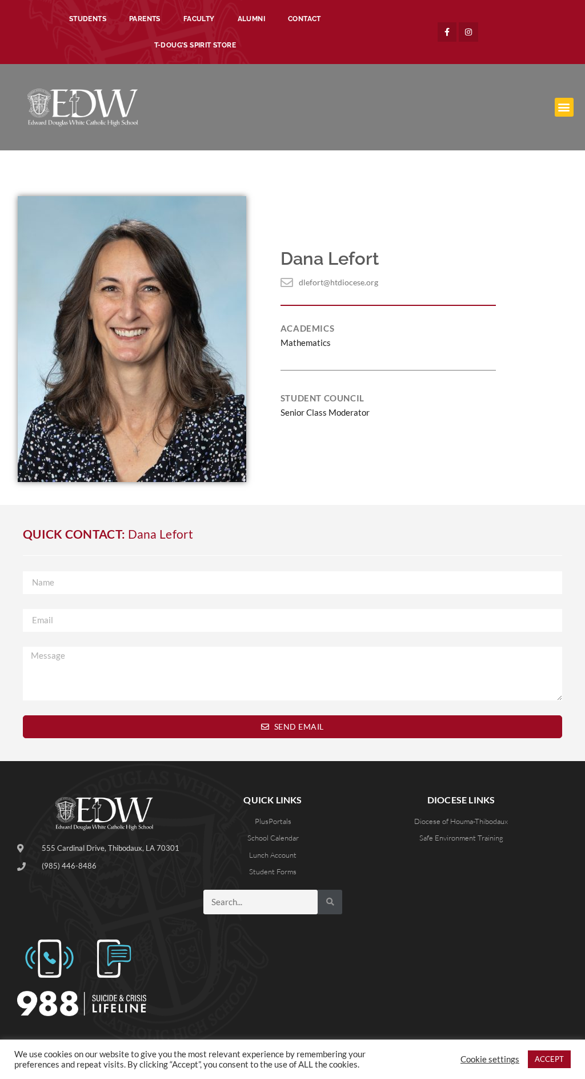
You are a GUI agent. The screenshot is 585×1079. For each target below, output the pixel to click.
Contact (304, 19)
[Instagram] (468, 32)
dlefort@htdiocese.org (338, 282)
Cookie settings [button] (489, 1059)
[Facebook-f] (447, 32)
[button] (564, 107)
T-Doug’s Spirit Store (195, 45)
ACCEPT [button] (549, 1059)
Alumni (251, 19)
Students (87, 19)
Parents (145, 19)
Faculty (199, 19)
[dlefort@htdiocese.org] (287, 282)
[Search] (330, 902)
